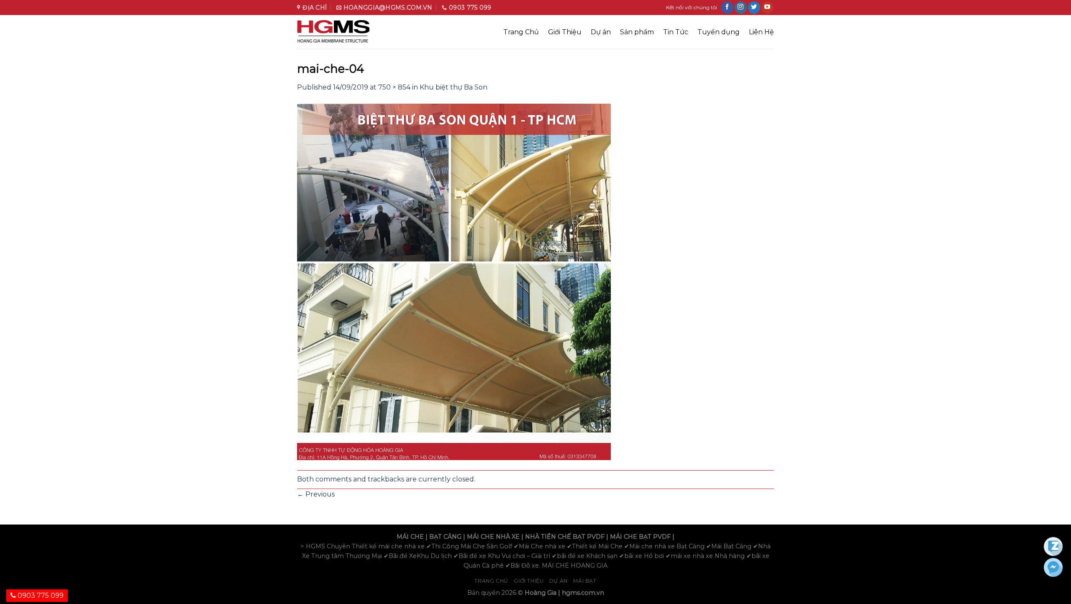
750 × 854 (394, 87)
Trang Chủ (521, 32)
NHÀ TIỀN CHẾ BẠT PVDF (565, 536)
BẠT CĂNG (445, 536)
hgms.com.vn (583, 592)
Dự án (601, 32)
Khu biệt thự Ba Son (453, 87)
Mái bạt (584, 581)
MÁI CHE (410, 536)
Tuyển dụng (718, 32)
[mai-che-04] (454, 281)
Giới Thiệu (565, 32)
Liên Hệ (761, 32)
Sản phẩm (637, 32)
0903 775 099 (40, 595)
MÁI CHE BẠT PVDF (640, 536)
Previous (316, 494)
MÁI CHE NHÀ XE (493, 536)
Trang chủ (491, 581)
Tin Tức (675, 32)
